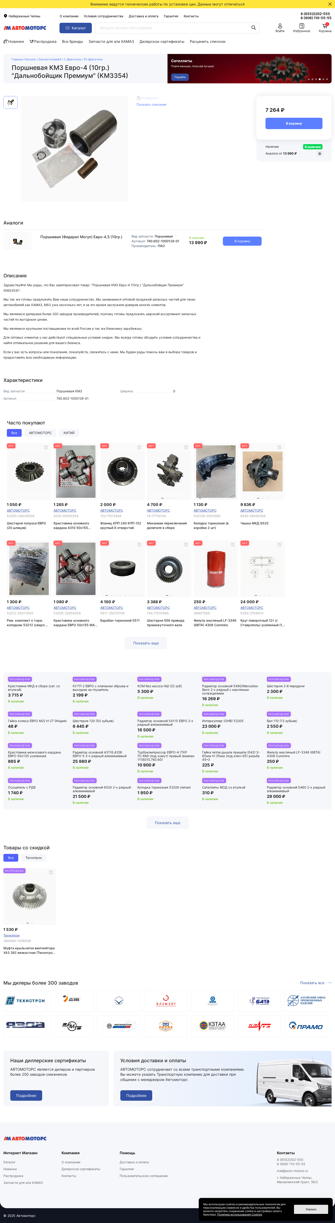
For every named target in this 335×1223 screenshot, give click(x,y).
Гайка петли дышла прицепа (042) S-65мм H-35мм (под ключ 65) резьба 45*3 (231, 755)
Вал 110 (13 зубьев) (282, 721)
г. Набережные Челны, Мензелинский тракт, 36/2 (297, 1180)
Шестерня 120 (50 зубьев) (93, 721)
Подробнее (26, 1095)
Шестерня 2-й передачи (285, 686)
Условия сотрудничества (103, 16)
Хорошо (311, 1209)
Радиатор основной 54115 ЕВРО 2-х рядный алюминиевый (165, 722)
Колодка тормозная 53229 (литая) (164, 787)
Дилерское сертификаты (161, 41)
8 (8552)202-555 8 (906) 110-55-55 (291, 1162)
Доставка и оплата (143, 16)
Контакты (191, 16)
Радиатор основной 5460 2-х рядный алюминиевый (296, 789)
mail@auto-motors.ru (292, 1171)
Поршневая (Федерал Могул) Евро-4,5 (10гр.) (81, 237)
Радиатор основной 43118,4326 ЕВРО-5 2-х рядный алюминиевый (99, 754)
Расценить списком (207, 41)
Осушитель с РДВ (22, 787)
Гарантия (171, 16)
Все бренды (72, 41)
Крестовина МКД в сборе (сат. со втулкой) (34, 688)
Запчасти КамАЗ (50, 59)
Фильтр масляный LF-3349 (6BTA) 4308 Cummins (293, 754)
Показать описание (151, 104)
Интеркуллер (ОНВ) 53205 (223, 721)
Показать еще (146, 643)
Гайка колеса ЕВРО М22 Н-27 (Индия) (37, 721)
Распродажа (45, 41)
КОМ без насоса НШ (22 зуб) (159, 686)
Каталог (30, 59)
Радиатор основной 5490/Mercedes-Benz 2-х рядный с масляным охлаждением (230, 689)
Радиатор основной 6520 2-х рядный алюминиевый (102, 789)
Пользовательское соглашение (144, 1176)
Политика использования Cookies (239, 1214)
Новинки (16, 41)
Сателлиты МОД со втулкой (223, 787)
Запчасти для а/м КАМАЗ (111, 41)
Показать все (312, 982)
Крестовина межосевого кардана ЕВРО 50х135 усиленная (34, 754)
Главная (17, 59)
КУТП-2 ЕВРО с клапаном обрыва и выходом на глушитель (100, 688)
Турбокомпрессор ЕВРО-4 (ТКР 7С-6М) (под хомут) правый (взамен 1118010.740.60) (165, 755)
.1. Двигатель (72, 59)
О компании (69, 16)
